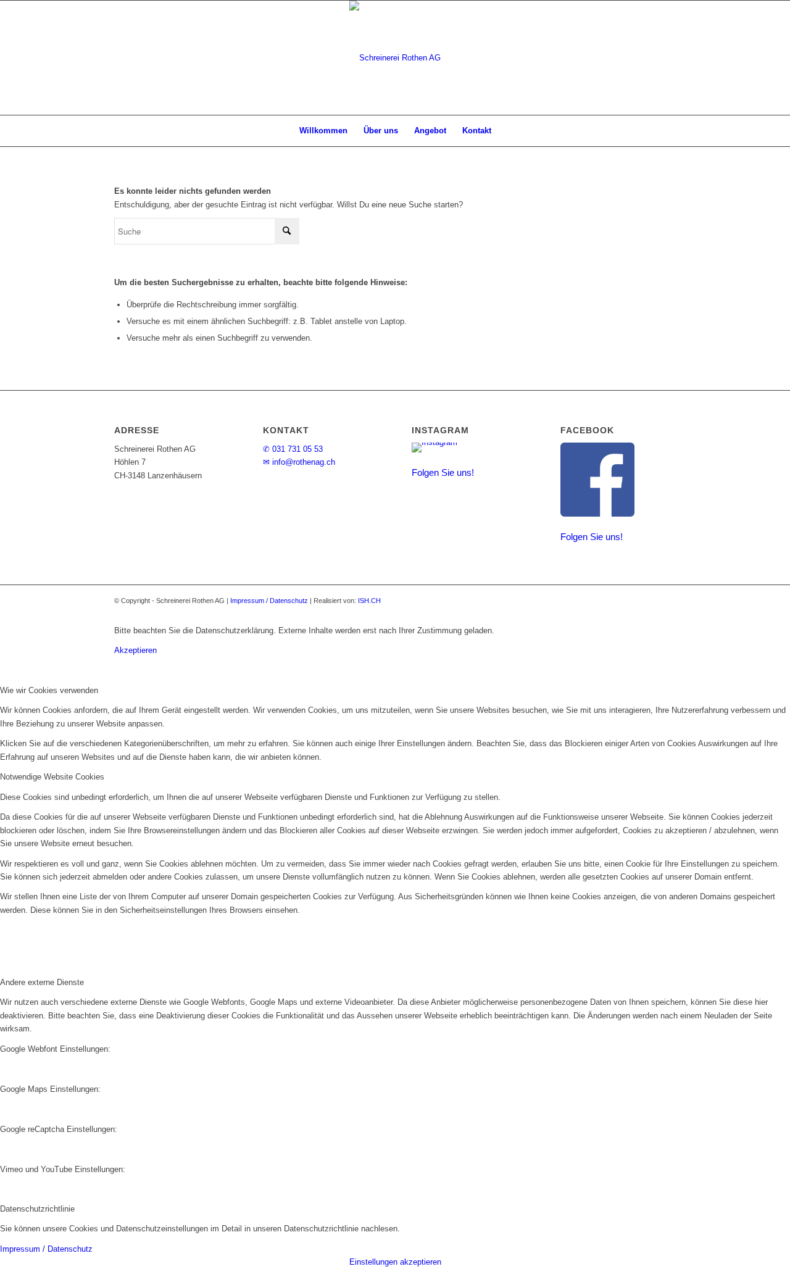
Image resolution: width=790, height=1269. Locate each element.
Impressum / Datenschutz (269, 600)
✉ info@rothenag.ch (299, 462)
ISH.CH (369, 600)
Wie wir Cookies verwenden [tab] (49, 690)
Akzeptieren (135, 650)
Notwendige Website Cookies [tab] (52, 776)
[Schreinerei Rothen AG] (395, 58)
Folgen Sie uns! (443, 472)
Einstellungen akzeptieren (395, 1262)
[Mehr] (508, 630)
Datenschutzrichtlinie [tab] (37, 1208)
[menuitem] (323, 130)
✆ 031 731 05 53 (293, 449)
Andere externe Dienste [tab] (42, 982)
